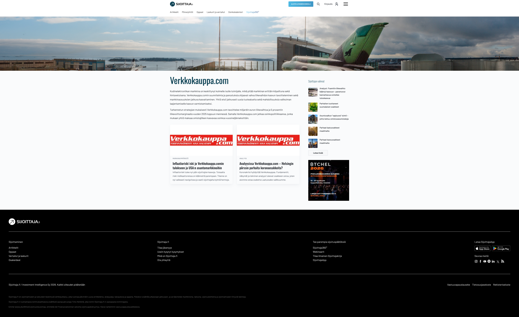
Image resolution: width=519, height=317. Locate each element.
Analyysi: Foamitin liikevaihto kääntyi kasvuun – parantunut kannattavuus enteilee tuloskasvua (332, 93)
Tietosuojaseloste (481, 284)
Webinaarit (318, 251)
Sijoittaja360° (320, 247)
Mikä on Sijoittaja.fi (167, 255)
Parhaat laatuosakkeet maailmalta (330, 129)
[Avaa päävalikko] (345, 4)
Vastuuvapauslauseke (458, 284)
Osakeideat (14, 259)
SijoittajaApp (319, 259)
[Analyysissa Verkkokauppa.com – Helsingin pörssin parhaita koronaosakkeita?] (268, 140)
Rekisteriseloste (501, 284)
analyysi (243, 158)
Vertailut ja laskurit (18, 255)
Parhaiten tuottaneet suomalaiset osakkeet (329, 105)
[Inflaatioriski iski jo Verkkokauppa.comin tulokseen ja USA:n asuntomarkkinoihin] (201, 140)
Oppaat (12, 251)
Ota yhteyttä (163, 259)
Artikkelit (13, 247)
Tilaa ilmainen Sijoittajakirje (327, 255)
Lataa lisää (318, 153)
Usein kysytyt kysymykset (170, 251)
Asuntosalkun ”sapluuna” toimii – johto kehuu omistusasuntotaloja (334, 117)
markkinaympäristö (180, 158)
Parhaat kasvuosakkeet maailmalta (330, 141)
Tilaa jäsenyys (164, 247)
